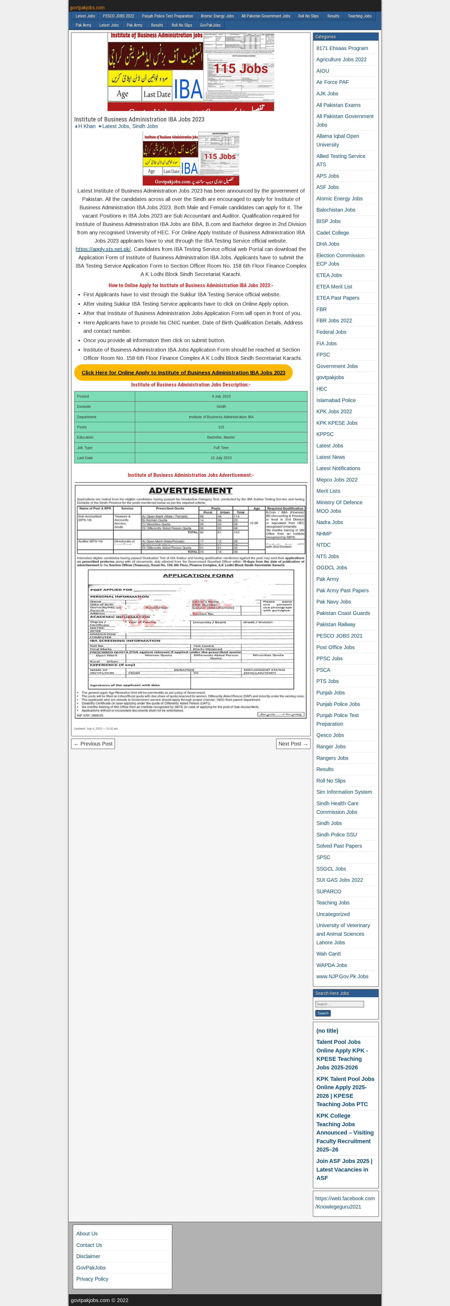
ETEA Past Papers (337, 298)
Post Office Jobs (335, 647)
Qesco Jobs (330, 735)
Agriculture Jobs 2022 (341, 59)
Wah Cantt (328, 954)
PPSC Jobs (329, 658)
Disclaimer (88, 1256)
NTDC (323, 545)
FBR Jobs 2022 (334, 320)
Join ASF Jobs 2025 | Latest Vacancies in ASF (344, 1169)
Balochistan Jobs (335, 210)
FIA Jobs (326, 343)
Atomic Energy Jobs (217, 16)
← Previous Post (93, 744)
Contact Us (89, 1245)
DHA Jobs (327, 244)
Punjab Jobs (330, 692)
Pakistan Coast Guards (343, 613)
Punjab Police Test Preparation (167, 16)
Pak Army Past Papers (342, 590)
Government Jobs (337, 366)
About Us (87, 1233)
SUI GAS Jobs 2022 (339, 880)
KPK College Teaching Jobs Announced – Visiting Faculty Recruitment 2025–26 (345, 1132)
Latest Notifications (338, 468)
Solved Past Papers (339, 846)
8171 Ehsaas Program (342, 48)
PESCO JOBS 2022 (118, 16)
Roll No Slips (308, 16)
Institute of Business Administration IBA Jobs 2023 (139, 119)
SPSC (323, 857)
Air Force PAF (332, 82)
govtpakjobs (330, 377)
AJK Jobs (327, 93)
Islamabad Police (336, 400)
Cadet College (332, 233)
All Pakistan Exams (338, 105)
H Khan (87, 126)
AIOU (322, 71)
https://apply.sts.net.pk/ (103, 249)
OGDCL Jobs (331, 567)
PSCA (323, 670)
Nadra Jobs (329, 522)
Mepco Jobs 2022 (337, 480)
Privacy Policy (92, 1279)
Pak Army (83, 25)
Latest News (330, 457)
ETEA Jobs (329, 275)
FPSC (323, 355)
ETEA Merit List (334, 286)
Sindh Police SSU (336, 834)
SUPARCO (328, 891)
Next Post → (293, 744)
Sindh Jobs (145, 126)
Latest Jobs (85, 16)
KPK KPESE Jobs (337, 423)
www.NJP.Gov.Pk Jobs (342, 976)
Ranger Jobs (331, 746)
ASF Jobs (327, 187)
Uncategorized (333, 914)
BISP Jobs (328, 221)
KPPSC (325, 434)
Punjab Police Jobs (338, 704)
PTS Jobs (327, 681)
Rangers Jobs (332, 758)
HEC (321, 389)
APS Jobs (327, 176)
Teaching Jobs (360, 16)
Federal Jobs (331, 332)
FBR (321, 309)
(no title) (327, 1030)
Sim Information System (344, 792)
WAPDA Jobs (331, 965)
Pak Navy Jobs (333, 602)
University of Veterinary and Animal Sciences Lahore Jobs (343, 933)
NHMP (324, 534)
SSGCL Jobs (331, 869)
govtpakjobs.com (87, 7)
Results (333, 16)
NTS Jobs (327, 556)
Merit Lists (328, 491)
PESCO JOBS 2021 (339, 636)
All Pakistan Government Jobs (266, 16)
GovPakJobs (210, 25)
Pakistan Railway (335, 624)
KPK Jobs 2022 (334, 411)
